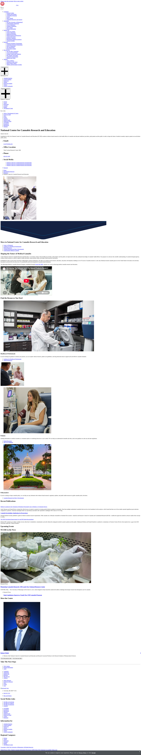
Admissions (6, 21)
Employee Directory (8, 681)
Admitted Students (8, 78)
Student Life (6, 30)
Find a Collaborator (10, 46)
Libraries (6, 118)
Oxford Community (8, 86)
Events (5, 117)
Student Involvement (11, 34)
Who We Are (7, 50)
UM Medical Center (8, 108)
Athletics (6, 59)
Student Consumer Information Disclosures (21, 749)
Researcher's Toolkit (11, 48)
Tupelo (5, 103)
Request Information (11, 29)
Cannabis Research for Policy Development (14, 249)
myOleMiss (6, 122)
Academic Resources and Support (14, 19)
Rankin (5, 107)
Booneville (6, 104)
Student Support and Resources (13, 35)
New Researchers (10, 47)
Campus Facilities (10, 40)
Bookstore (6, 717)
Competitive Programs (11, 15)
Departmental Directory (9, 171)
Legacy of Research (8, 245)
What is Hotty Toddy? (11, 63)
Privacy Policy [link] (83, 753)
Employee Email (7, 121)
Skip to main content (18, 1)
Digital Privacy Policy (6, 749)
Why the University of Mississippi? (14, 22)
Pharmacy (6, 173)
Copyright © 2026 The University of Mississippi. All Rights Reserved (17, 747)
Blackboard (6, 125)
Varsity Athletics (10, 60)
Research (6, 42)
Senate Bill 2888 (39, 264)
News (5, 116)
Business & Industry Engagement (14, 43)
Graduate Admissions (11, 26)
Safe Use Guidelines (8, 442)
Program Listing (10, 13)
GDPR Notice (34, 749)
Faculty (8, 17)
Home (5, 170)
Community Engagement (12, 56)
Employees (6, 80)
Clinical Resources (8, 360)
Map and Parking (8, 695)
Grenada (5, 105)
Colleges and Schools (11, 14)
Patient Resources (8, 248)
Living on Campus (10, 31)
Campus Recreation (11, 36)
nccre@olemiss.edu (8, 144)
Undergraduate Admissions (12, 23)
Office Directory (7, 680)
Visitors (5, 84)
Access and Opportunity (12, 52)
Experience (6, 124)
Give (17, 5)
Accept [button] (93, 753)
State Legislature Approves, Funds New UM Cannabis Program (23, 595)
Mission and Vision (10, 58)
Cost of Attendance (10, 25)
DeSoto (5, 101)
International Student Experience (14, 39)
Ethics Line (54, 749)
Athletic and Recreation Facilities (14, 64)
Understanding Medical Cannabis (11, 250)
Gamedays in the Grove (11, 62)
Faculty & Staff (7, 114)
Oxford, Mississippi (11, 32)
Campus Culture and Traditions (13, 54)
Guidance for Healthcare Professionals (12, 246)
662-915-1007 (7, 156)
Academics (6, 11)
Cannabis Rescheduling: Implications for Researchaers (14, 513)
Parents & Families (8, 83)
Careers (5, 716)
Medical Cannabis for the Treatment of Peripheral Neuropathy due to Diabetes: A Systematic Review (24, 506)
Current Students (7, 79)
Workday (6, 126)
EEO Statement (41, 749)
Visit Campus (9, 27)
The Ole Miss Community (12, 51)
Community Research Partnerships (14, 44)
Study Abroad (9, 18)
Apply (5, 668)
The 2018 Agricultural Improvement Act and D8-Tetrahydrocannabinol (17, 519)
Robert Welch (5, 653)
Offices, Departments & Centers (11, 113)
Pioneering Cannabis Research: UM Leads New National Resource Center (23, 587)
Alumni (5, 82)
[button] (1, 9)
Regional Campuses (11, 38)
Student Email (7, 120)
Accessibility (49, 749)
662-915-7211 (7, 693)
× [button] (139, 751)
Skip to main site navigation (7, 1)
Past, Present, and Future (12, 55)
